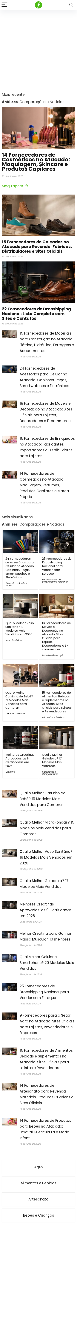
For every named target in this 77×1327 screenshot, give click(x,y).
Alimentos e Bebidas (53, 717)
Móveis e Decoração (53, 655)
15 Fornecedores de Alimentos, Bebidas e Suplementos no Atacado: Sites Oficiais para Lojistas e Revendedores (57, 702)
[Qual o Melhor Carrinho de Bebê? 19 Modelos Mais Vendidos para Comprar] (20, 666)
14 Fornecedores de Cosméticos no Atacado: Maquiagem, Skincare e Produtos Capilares (36, 162)
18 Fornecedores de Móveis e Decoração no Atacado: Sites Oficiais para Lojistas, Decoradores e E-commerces (56, 636)
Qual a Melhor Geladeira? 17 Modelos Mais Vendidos (52, 760)
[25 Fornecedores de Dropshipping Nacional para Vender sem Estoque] (56, 532)
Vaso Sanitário (13, 640)
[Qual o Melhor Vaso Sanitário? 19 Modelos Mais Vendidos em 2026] (20, 597)
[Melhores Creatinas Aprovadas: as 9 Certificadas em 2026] (20, 728)
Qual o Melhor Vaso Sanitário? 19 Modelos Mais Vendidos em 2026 (19, 629)
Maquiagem (13, 186)
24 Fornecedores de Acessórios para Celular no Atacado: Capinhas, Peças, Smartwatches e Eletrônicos (19, 568)
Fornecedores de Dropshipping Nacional (54, 580)
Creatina (10, 771)
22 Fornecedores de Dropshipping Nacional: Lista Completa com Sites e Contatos (36, 313)
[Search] (71, 5)
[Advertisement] (38, 50)
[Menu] (4, 5)
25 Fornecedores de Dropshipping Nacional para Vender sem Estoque (57, 566)
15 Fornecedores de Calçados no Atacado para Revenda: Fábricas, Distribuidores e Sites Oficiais (37, 246)
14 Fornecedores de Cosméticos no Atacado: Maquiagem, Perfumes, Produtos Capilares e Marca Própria (44, 485)
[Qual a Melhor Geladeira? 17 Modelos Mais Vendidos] (56, 728)
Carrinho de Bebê (14, 713)
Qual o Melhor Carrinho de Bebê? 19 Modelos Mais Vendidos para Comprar (19, 700)
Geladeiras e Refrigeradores (50, 773)
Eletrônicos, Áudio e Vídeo (16, 584)
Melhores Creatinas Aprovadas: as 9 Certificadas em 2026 (19, 760)
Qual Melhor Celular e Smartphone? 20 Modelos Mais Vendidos (47, 962)
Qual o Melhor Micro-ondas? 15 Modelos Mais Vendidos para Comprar (47, 828)
